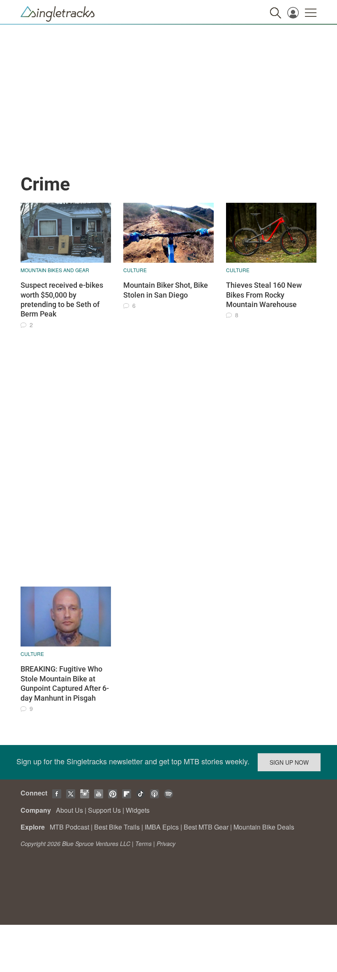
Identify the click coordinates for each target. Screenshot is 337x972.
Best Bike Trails (117, 827)
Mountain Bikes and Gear (55, 269)
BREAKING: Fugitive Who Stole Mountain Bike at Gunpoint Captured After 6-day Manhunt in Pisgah (65, 683)
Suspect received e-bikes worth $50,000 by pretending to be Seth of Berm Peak (62, 299)
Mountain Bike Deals (263, 827)
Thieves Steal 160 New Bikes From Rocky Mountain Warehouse (264, 295)
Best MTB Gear (206, 827)
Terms (143, 843)
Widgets (138, 810)
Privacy (166, 843)
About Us (69, 810)
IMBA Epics (162, 827)
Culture (135, 269)
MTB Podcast (69, 827)
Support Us (104, 810)
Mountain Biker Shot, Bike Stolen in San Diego (165, 290)
